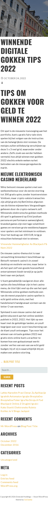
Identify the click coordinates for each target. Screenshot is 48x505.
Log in (4, 474)
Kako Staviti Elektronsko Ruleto (18, 407)
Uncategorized (9, 459)
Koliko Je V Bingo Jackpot (15, 411)
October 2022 (8, 441)
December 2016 (10, 444)
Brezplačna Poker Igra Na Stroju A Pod (22, 400)
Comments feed (9, 482)
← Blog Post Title (10, 361)
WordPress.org (9, 485)
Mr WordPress (9, 426)
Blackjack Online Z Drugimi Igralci (19, 403)
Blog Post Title (29, 426)
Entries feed (7, 478)
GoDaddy (28, 499)
